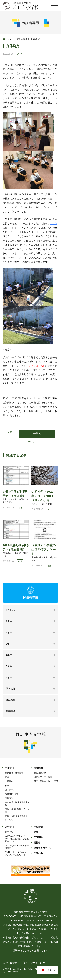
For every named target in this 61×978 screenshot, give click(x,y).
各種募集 (10, 700)
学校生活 (38, 827)
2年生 (9, 632)
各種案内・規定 (12, 794)
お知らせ (10, 610)
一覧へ (37, 433)
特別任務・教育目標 (14, 773)
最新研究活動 (40, 773)
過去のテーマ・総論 (43, 777)
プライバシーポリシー (33, 962)
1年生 (9, 621)
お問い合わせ (10, 962)
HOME (9, 39)
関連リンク (10, 798)
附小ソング (10, 820)
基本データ (10, 790)
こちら (53, 223)
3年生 (9, 643)
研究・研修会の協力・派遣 (46, 781)
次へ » (31, 441)
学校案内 (9, 768)
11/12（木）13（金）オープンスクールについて (17, 853)
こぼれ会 (38, 853)
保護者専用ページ (43, 848)
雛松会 (37, 842)
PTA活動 (38, 837)
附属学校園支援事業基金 (16, 816)
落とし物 (10, 688)
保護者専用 (22, 39)
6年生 (9, 677)
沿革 (7, 777)
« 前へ (11, 432)
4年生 (9, 655)
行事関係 (10, 711)
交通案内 (9, 781)
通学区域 (9, 832)
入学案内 (9, 827)
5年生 (9, 666)
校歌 (7, 785)
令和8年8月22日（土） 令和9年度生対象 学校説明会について (17, 839)
